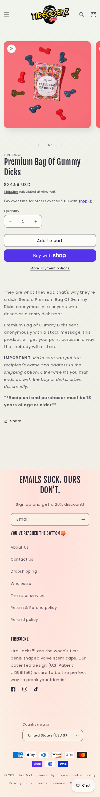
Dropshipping (24, 571)
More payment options (50, 268)
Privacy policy (20, 783)
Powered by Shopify (52, 775)
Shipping (11, 192)
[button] (7, 15)
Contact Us (22, 559)
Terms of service (28, 595)
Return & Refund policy (34, 607)
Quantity (11, 210)
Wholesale (21, 583)
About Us (20, 547)
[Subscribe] (83, 519)
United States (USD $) (47, 735)
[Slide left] (38, 145)
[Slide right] (62, 145)
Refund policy (24, 619)
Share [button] (16, 421)
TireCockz (26, 775)
